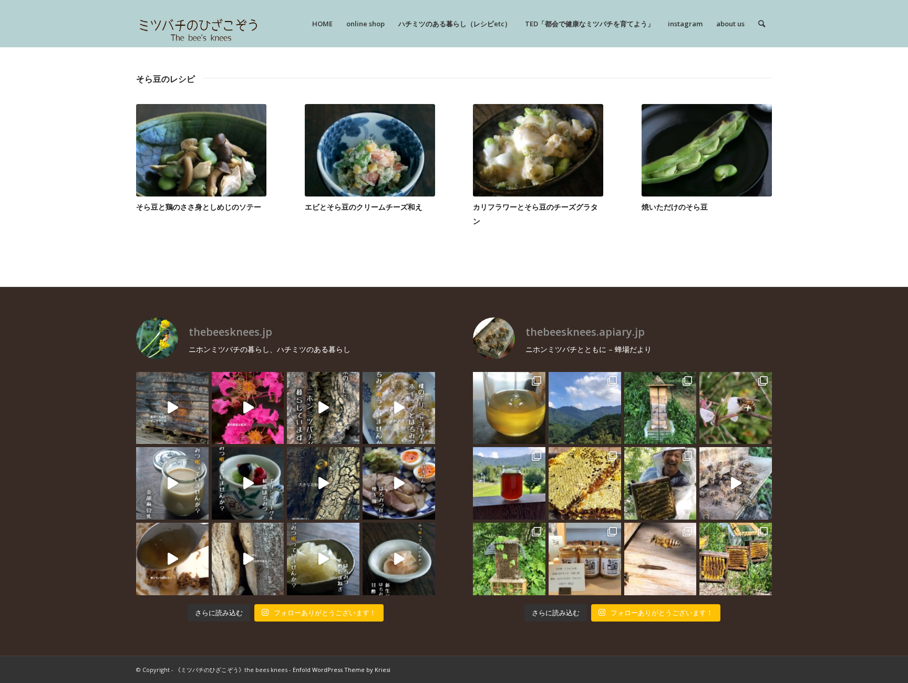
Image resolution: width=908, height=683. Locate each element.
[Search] (761, 23)
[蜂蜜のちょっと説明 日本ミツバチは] (585, 483)
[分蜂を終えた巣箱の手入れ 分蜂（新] (735, 559)
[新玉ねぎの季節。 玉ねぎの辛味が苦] (323, 559)
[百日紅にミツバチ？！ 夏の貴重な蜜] (248, 408)
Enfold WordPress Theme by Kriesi (341, 670)
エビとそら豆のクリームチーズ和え (363, 207)
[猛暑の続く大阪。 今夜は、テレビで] (323, 408)
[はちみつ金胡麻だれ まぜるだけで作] (172, 559)
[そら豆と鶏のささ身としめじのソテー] (201, 150)
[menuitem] (322, 23)
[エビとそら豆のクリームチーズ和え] (370, 150)
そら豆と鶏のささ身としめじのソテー (198, 207)
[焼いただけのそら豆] (707, 150)
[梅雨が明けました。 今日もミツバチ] (248, 483)
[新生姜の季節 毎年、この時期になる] (399, 559)
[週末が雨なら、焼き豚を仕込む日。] (399, 483)
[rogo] (198, 23)
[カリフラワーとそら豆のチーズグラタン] (538, 150)
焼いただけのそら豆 (675, 207)
